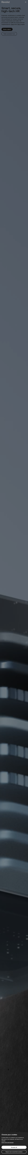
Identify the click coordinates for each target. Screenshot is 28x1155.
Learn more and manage (7, 1142)
